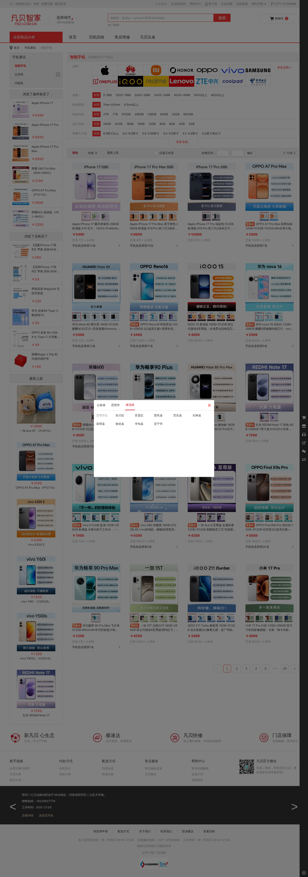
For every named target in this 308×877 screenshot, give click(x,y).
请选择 (130, 405)
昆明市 (115, 405)
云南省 (101, 405)
